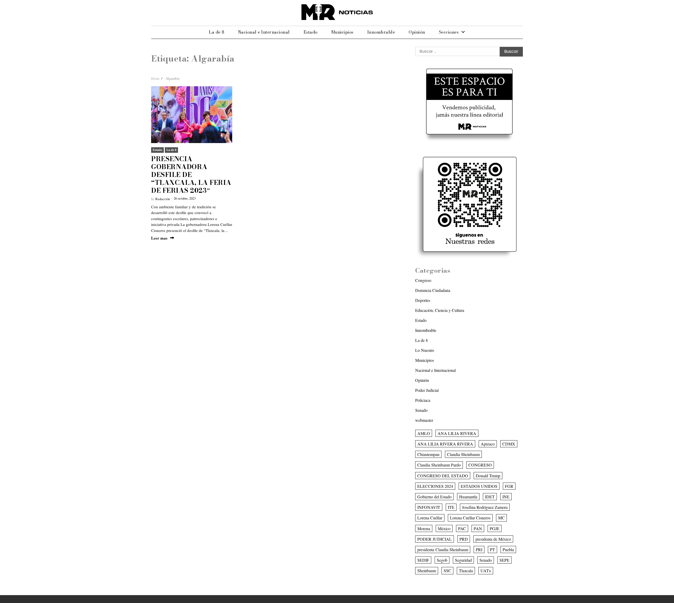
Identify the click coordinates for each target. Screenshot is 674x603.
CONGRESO (480, 465)
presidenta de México (493, 539)
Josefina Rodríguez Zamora (485, 507)
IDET (490, 496)
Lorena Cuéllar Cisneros (470, 517)
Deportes (422, 300)
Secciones (449, 32)
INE (505, 496)
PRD (463, 539)
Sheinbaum (426, 570)
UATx (485, 570)
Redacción (162, 198)
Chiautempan (428, 454)
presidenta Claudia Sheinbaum (442, 549)
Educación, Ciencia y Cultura (439, 310)
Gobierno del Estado (434, 496)
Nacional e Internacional (264, 32)
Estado (311, 32)
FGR (509, 486)
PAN (478, 528)
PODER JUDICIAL (434, 539)
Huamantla (468, 496)
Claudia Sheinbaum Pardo (439, 465)
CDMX (508, 444)
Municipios (342, 32)
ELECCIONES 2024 (435, 486)
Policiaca (422, 400)
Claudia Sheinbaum (463, 454)
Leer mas (159, 238)
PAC (462, 528)
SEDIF (423, 560)
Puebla (508, 549)
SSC (447, 570)
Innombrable (381, 32)
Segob (442, 560)
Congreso (423, 280)
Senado (421, 410)
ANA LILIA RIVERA (457, 433)
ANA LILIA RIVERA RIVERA (445, 444)
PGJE (494, 528)
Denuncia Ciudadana (432, 290)
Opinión (417, 32)
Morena (423, 528)
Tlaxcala (466, 570)
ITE (451, 507)
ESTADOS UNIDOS (479, 486)
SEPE (504, 560)
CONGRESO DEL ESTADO (442, 475)
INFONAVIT (428, 507)
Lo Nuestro (424, 350)
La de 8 (216, 32)
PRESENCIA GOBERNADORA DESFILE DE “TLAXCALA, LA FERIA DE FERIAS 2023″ (191, 174)
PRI (479, 549)
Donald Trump (488, 475)
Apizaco (488, 444)
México (444, 528)
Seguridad (463, 560)
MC (501, 517)
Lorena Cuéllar (429, 517)
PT (492, 549)
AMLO (423, 433)
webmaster (424, 420)
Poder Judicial (427, 390)
